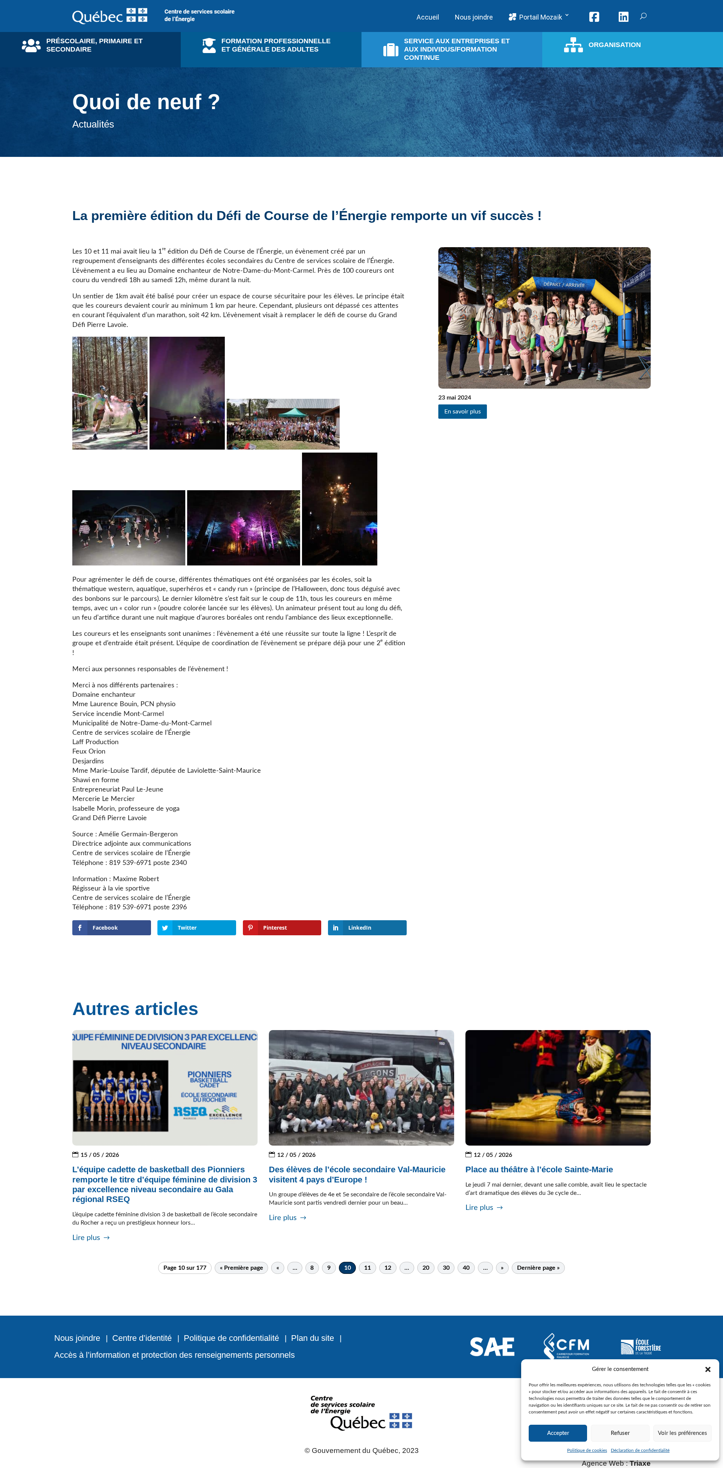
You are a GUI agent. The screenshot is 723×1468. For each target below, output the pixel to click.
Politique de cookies (587, 1450)
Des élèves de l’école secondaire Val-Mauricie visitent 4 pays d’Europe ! (357, 1174)
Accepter (558, 1433)
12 (387, 1268)
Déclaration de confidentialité (640, 1450)
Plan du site (312, 1338)
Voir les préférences (682, 1433)
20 (426, 1268)
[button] (708, 1369)
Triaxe (640, 1463)
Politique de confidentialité (231, 1338)
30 (446, 1268)
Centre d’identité (142, 1338)
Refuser (620, 1433)
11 (367, 1268)
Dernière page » (538, 1268)
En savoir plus (462, 412)
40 (466, 1268)
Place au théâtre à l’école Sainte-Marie (539, 1169)
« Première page (241, 1268)
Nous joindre (77, 1338)
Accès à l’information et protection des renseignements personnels (174, 1355)
